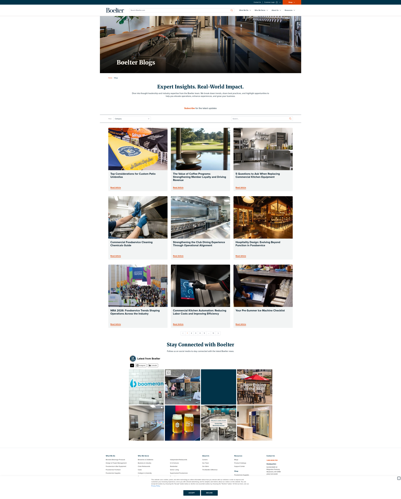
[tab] (132, 365)
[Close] (399, 478)
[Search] (231, 10)
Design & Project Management (116, 463)
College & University (145, 473)
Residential (173, 466)
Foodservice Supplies (113, 473)
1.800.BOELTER (272, 460)
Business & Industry (144, 463)
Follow (267, 359)
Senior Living (174, 470)
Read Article (115, 187)
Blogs (236, 460)
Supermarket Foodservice (179, 473)
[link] (183, 333)
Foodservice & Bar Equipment (116, 466)
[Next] (218, 333)
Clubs (140, 470)
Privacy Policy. (155, 486)
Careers (205, 460)
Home (110, 78)
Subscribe (189, 108)
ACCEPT (192, 493)
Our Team (205, 463)
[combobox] (181, 10)
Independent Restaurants (178, 460)
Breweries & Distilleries (145, 460)
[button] (146, 387)
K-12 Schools (174, 463)
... (208, 333)
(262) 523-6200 (272, 474)
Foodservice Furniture (113, 470)
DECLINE (209, 493)
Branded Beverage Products (115, 460)
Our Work (205, 466)
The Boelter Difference (209, 470)
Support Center (239, 466)
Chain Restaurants (144, 466)
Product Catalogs (240, 463)
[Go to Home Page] (115, 10)
